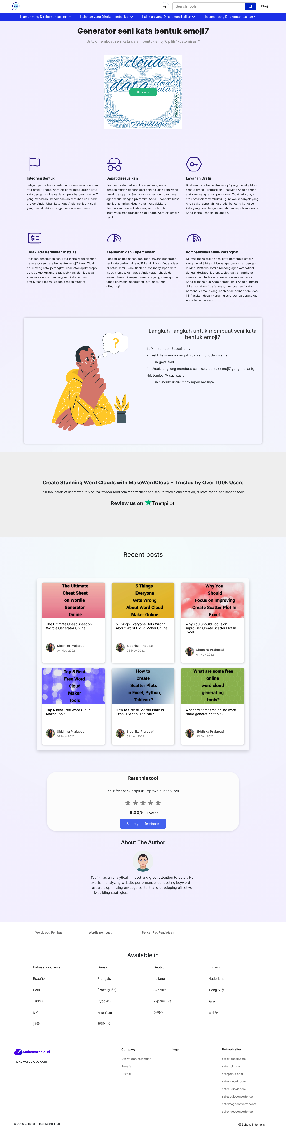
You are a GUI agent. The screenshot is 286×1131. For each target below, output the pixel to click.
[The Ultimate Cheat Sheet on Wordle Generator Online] (73, 600)
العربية (213, 1001)
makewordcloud (49, 1123)
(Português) (107, 990)
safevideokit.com (234, 1058)
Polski (38, 990)
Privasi (126, 1074)
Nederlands (217, 978)
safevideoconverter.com (238, 1111)
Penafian (127, 1066)
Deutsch (159, 967)
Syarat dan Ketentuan (136, 1058)
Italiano (159, 978)
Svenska (160, 990)
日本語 (213, 1012)
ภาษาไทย (105, 1012)
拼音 (36, 1024)
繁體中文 (104, 1024)
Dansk (102, 967)
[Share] (165, 6)
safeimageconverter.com (239, 1104)
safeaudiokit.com (234, 1089)
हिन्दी (36, 1012)
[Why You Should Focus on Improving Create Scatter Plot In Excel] (212, 600)
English (214, 967)
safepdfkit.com (232, 1074)
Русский (104, 1001)
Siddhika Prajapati (71, 646)
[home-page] (16, 6)
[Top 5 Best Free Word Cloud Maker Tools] (73, 686)
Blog (264, 6)
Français (104, 978)
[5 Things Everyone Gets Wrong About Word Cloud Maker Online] (143, 600)
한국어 (158, 1012)
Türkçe (38, 1001)
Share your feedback (143, 824)
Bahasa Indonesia (47, 967)
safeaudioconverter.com (238, 1096)
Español (39, 978)
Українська (162, 1001)
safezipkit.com (232, 1066)
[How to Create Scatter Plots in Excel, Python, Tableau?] (143, 686)
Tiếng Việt (216, 990)
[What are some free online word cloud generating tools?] (212, 686)
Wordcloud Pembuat (49, 932)
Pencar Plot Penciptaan (158, 932)
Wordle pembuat (100, 932)
